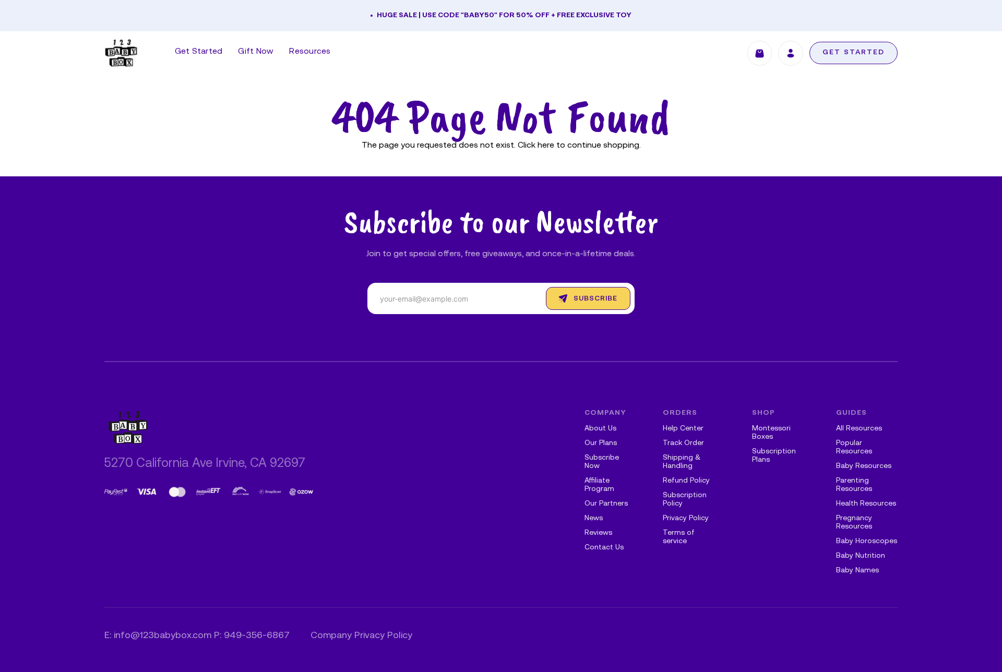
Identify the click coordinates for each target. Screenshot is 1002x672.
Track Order (683, 443)
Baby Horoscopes (866, 541)
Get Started (199, 51)
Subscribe (595, 299)
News (593, 518)
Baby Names (857, 570)
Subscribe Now (601, 462)
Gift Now (255, 51)
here (546, 145)
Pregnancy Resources (854, 522)
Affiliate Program (599, 485)
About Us (600, 429)
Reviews (598, 533)
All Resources (859, 429)
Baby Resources (863, 466)
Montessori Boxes (771, 433)
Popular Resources (854, 447)
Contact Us (604, 547)
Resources (309, 51)
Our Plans (600, 443)
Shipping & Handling (681, 462)
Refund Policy (686, 481)
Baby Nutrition (860, 556)
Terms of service (679, 537)
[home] (121, 53)
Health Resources (866, 504)
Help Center (683, 429)
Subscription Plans (774, 456)
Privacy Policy (686, 518)
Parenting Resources (854, 485)
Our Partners (606, 504)
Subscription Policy (685, 499)
